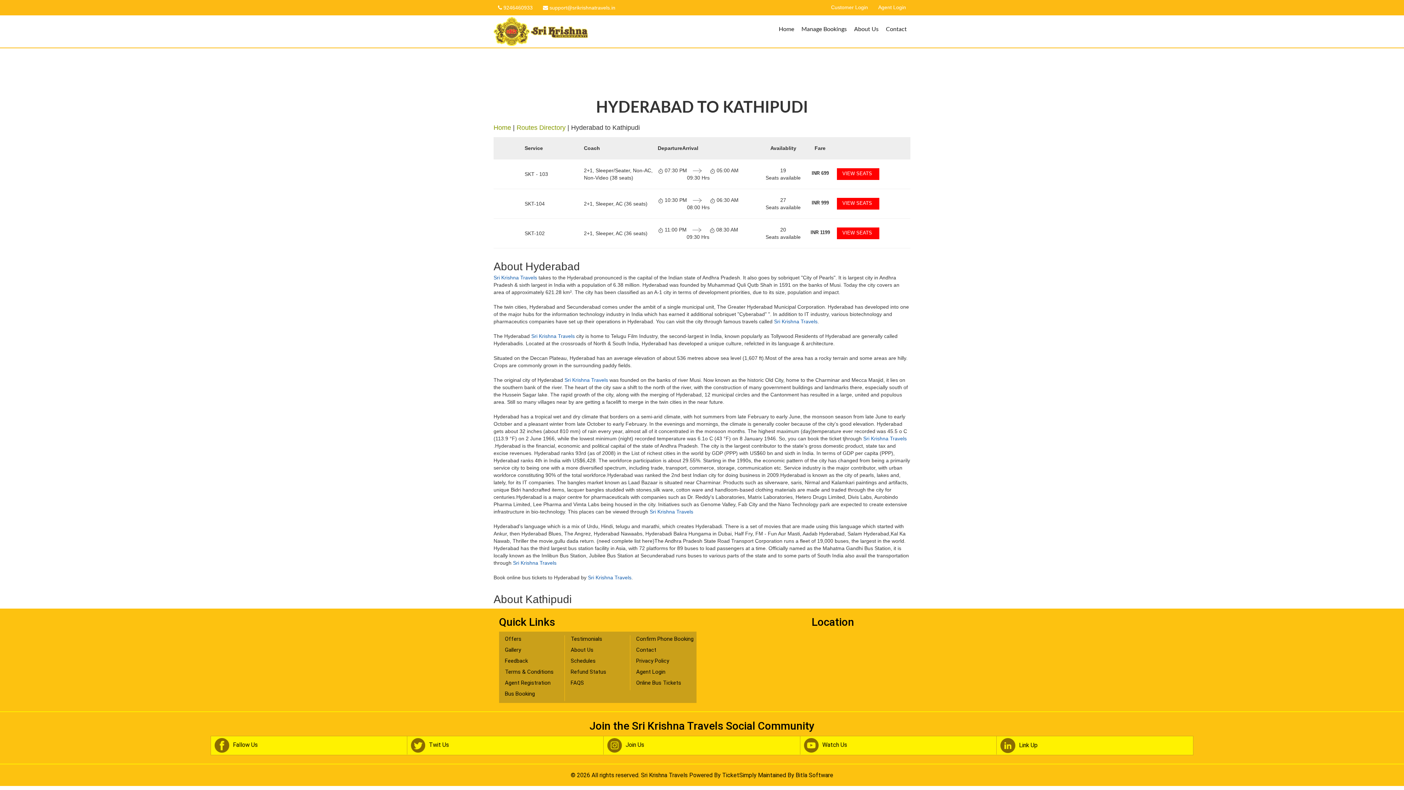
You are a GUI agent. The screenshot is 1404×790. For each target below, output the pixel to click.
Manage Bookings (824, 29)
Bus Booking (520, 694)
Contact (896, 29)
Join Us (635, 744)
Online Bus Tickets (658, 683)
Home (786, 29)
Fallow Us (245, 744)
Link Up (1028, 745)
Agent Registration (528, 683)
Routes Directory (541, 127)
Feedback (516, 661)
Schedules (583, 661)
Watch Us (834, 744)
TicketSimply (739, 775)
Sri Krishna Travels (515, 278)
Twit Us (439, 744)
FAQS (577, 683)
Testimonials (586, 639)
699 (820, 173)
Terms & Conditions (529, 672)
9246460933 (517, 8)
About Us (866, 29)
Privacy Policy (652, 661)
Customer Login (849, 7)
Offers (513, 639)
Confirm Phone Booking (665, 639)
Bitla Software (814, 775)
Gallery (513, 650)
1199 (820, 232)
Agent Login (892, 7)
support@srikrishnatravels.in (581, 8)
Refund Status (588, 672)
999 (820, 203)
